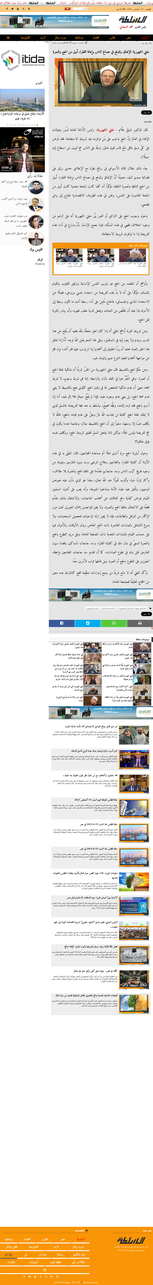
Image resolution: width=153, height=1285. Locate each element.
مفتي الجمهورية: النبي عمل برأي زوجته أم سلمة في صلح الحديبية (67, 688)
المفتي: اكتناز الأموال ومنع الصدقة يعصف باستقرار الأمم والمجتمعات (119, 688)
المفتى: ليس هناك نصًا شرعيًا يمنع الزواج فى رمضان (69, 699)
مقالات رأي (35, 176)
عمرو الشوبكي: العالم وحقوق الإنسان (16, 235)
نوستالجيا (79, 37)
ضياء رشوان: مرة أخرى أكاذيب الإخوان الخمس (14, 201)
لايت (42, 37)
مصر (128, 37)
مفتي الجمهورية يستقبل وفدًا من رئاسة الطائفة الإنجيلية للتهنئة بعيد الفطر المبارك (119, 699)
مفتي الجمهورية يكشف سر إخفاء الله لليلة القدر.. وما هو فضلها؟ (117, 677)
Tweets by (40, 264)
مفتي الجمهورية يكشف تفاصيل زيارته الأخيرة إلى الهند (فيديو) (101, 265)
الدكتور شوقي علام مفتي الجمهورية (132, 608)
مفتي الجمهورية (105, 130)
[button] (37, 125)
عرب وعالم (60, 37)
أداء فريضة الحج (108, 608)
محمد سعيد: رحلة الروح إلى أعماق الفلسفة (14, 184)
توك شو (145, 43)
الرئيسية (145, 37)
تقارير (112, 37)
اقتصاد (96, 37)
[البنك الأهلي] (101, 596)
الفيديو (39, 83)
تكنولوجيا (25, 37)
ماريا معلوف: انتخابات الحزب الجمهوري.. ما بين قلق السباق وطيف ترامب (15, 221)
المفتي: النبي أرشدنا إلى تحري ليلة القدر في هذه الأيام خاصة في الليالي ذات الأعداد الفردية (68, 677)
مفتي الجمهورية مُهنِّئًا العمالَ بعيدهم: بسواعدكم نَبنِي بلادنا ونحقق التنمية (117, 667)
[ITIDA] (22, 60)
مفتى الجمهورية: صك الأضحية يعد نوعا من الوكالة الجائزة (132, 265)
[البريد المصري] (22, 149)
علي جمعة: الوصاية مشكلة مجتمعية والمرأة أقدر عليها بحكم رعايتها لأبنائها (69, 656)
